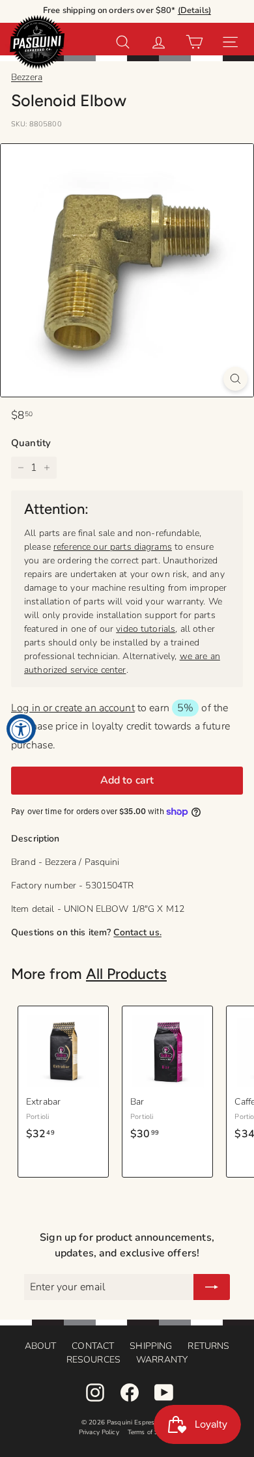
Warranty (162, 1359)
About (41, 1346)
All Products (126, 974)
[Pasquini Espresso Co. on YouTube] (164, 1392)
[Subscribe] (211, 1287)
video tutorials (145, 629)
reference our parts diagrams (112, 547)
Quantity (31, 442)
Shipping (151, 1346)
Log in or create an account (73, 708)
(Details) (194, 10)
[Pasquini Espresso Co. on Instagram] (95, 1392)
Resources (93, 1359)
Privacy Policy (99, 1432)
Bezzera (26, 77)
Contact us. (137, 932)
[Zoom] (235, 379)
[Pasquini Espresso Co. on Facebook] (129, 1392)
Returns (208, 1346)
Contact (93, 1346)
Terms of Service (151, 1432)
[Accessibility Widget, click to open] (21, 728)
